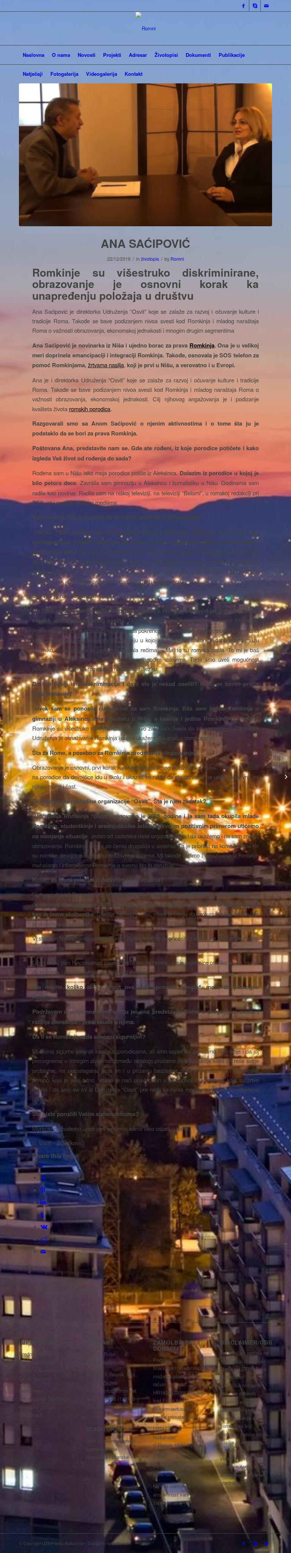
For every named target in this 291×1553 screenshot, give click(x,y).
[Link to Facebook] (243, 5)
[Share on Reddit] (44, 1239)
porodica (99, 409)
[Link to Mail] (266, 5)
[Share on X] (43, 1177)
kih (84, 409)
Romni (177, 258)
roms (75, 409)
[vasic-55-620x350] (145, 154)
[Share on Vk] (44, 1227)
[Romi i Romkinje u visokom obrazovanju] (285, 776)
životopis (150, 258)
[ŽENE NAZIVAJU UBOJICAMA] (6, 776)
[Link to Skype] (254, 5)
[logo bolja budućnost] (146, 28)
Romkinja (201, 345)
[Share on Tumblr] (42, 1214)
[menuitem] (33, 54)
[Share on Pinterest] (43, 1190)
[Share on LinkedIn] (43, 1202)
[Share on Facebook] (42, 1165)
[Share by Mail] (43, 1251)
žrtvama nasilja (106, 365)
